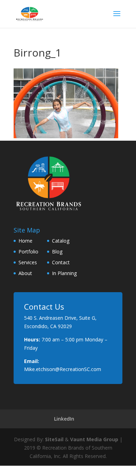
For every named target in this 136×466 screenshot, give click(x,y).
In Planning (64, 273)
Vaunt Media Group (94, 439)
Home (25, 240)
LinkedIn (64, 418)
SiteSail (54, 439)
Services (27, 262)
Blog (57, 251)
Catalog (60, 240)
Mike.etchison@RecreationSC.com (62, 369)
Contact (61, 262)
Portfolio (28, 251)
